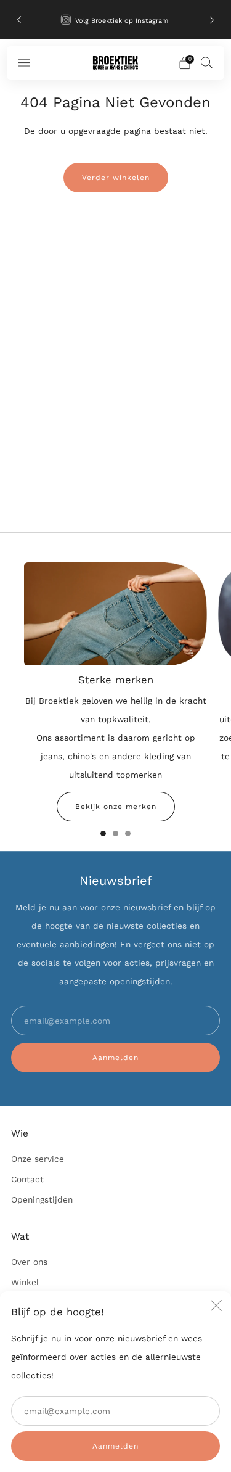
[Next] (212, 20)
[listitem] (115, 20)
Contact (27, 1179)
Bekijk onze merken (115, 806)
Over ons (29, 1262)
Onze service (37, 1159)
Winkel (25, 1282)
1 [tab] (103, 833)
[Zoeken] (207, 62)
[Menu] (24, 63)
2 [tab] (115, 833)
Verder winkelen (116, 177)
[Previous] (19, 20)
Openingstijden (42, 1199)
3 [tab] (128, 833)
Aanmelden (115, 1446)
